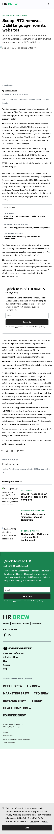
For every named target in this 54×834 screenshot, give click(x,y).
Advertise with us (10, 657)
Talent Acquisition (34, 99)
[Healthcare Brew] (17, 708)
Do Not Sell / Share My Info (28, 818)
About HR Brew (10, 629)
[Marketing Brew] (16, 693)
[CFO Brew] (41, 693)
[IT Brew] (37, 701)
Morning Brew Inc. (16, 725)
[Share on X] (7, 451)
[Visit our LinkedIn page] (9, 634)
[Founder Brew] (14, 715)
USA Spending (8, 133)
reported (44, 158)
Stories (6, 623)
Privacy (5, 732)
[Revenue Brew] (14, 701)
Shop (5, 661)
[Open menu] (48, 4)
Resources (16, 623)
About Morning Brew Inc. (13, 653)
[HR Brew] (33, 686)
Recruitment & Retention (18, 99)
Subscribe (27, 322)
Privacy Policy (12, 814)
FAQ (5, 668)
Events (26, 623)
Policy (45, 821)
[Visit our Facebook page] (4, 634)
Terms (33, 821)
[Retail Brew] (12, 686)
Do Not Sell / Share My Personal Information (16, 739)
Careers (6, 665)
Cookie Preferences (9, 742)
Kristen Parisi (11, 90)
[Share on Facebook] (2, 451)
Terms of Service (8, 736)
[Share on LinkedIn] (12, 451)
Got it (27, 827)
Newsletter (36, 623)
